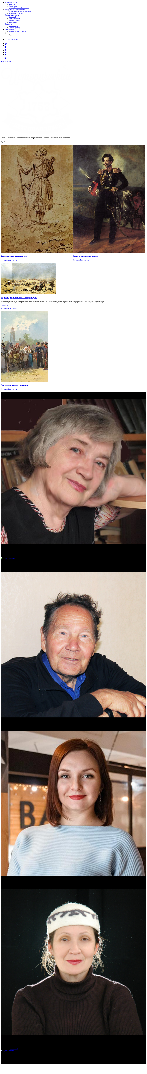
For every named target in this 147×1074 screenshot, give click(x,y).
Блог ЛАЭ (12, 17)
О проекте (8, 24)
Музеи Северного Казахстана (19, 8)
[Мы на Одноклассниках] (5, 50)
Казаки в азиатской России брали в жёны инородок (14, 385)
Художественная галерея (17, 31)
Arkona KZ (14, 1049)
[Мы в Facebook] (5, 45)
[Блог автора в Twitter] (5, 54)
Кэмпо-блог (13, 22)
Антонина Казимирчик (9, 260)
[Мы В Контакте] (5, 58)
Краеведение (13, 4)
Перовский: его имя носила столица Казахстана (85, 256)
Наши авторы (13, 26)
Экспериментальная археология (20, 11)
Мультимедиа (9, 29)
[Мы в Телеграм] (5, 47)
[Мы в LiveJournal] (5, 52)
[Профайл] (73, 558)
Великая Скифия (14, 20)
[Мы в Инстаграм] (5, 56)
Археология (13, 6)
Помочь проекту (14, 27)
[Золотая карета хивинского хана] (37, 252)
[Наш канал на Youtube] (6, 43)
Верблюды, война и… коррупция (19, 297)
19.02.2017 (4, 305)
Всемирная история (11, 2)
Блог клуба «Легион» (16, 13)
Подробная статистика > (18, 1063)
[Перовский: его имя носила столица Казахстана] (109, 252)
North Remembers (14, 18)
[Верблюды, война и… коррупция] (28, 293)
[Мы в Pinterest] (5, 49)
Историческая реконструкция (15, 9)
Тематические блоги (12, 15)
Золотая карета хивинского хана (14, 256)
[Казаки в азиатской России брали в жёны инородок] (24, 381)
